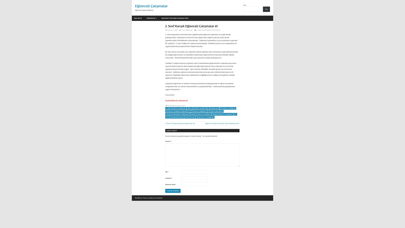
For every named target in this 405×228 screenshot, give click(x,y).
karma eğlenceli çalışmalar (222, 114)
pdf (235, 114)
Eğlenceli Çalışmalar (151, 6)
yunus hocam (189, 117)
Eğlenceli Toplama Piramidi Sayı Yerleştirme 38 (221, 123)
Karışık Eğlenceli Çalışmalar (211, 30)
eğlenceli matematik (216, 111)
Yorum (168, 141)
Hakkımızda (150, 18)
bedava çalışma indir (201, 108)
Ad (167, 172)
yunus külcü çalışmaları (205, 117)
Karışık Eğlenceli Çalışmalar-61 (176, 100)
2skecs (189, 108)
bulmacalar (214, 108)
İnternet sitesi (170, 184)
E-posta (168, 178)
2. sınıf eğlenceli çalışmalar (176, 108)
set (167, 117)
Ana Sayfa (138, 18)
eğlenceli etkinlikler (199, 111)
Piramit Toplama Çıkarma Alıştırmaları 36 (180, 123)
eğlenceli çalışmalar (228, 108)
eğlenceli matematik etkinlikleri (177, 114)
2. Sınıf (198, 30)
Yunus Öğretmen (187, 30)
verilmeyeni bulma (176, 117)
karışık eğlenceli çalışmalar (201, 114)
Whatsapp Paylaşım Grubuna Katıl (175, 18)
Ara (245, 5)
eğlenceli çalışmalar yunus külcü (178, 111)
